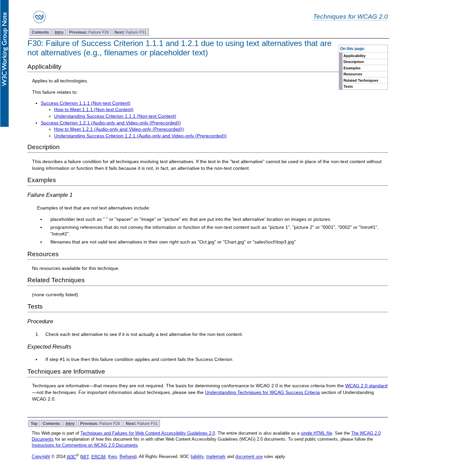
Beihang (127, 456)
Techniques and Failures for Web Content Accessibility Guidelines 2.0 (147, 433)
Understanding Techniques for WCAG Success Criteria (262, 392)
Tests (348, 86)
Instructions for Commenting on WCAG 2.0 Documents (85, 445)
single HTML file (316, 433)
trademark (216, 456)
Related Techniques (361, 80)
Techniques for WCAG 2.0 (350, 16)
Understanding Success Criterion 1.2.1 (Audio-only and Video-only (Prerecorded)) (140, 135)
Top (34, 423)
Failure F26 (89, 32)
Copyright (41, 456)
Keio (112, 456)
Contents (40, 32)
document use (249, 456)
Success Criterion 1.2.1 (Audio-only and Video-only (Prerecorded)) (111, 122)
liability (197, 456)
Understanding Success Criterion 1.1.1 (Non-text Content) (115, 116)
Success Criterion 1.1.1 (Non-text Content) (86, 103)
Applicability (355, 56)
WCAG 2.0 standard (366, 385)
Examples (352, 68)
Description (354, 62)
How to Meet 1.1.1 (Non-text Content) (94, 109)
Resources (353, 74)
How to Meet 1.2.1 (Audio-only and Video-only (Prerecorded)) (119, 129)
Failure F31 (131, 32)
